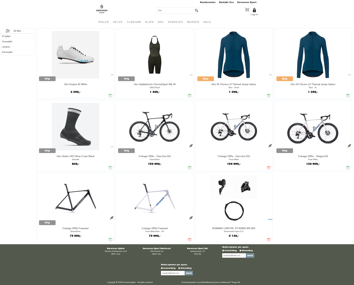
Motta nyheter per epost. (235, 247)
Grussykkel (7, 41)
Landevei (6, 46)
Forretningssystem (189, 282)
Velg (47, 78)
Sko (161, 22)
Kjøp (205, 78)
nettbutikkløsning (207, 282)
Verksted (175, 22)
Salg (207, 22)
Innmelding (230, 250)
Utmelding (247, 250)
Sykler (103, 22)
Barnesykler (7, 52)
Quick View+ (62, 77)
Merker (193, 22)
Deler (118, 22)
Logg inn (254, 14)
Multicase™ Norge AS (231, 282)
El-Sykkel (6, 36)
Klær (149, 22)
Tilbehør (134, 22)
